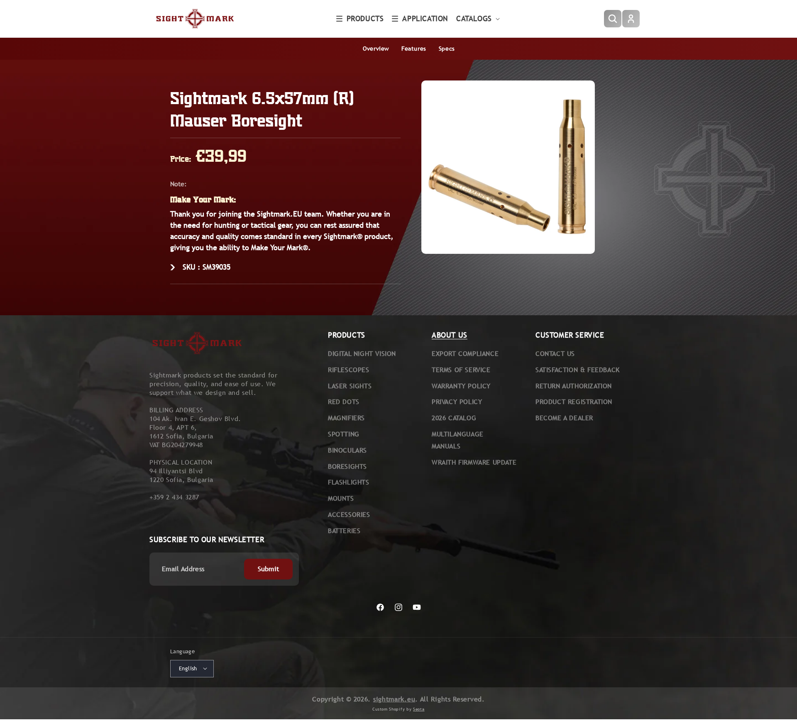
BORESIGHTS (347, 466)
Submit (268, 569)
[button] (360, 18)
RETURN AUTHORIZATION (573, 386)
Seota (419, 709)
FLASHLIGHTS (348, 482)
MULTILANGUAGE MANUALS (458, 440)
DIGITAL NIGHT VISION (362, 354)
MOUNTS (341, 498)
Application (425, 18)
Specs (447, 48)
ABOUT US (449, 335)
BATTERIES (344, 531)
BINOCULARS (347, 450)
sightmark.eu (394, 699)
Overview (376, 48)
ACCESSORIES (349, 515)
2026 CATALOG (454, 418)
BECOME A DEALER (564, 418)
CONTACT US (555, 354)
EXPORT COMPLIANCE (465, 354)
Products (365, 18)
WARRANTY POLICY (461, 386)
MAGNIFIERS (346, 418)
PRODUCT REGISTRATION (573, 402)
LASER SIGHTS (350, 386)
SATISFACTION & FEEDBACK (577, 370)
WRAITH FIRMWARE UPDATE (474, 462)
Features (413, 48)
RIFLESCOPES (348, 370)
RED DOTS (343, 402)
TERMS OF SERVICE (461, 370)
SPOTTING (343, 434)
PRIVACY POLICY (457, 402)
